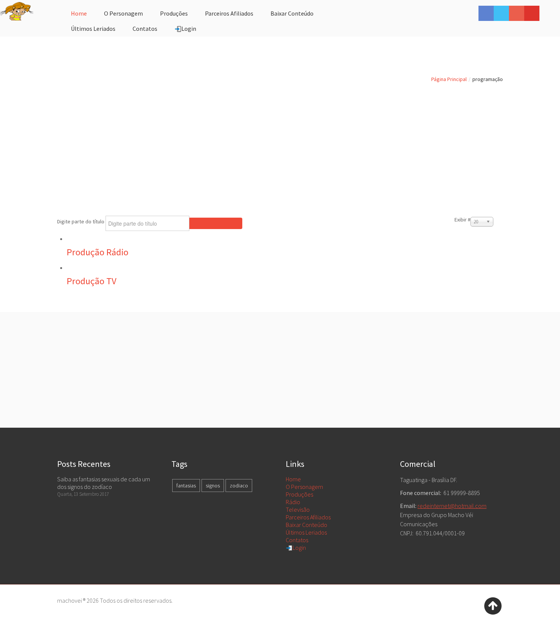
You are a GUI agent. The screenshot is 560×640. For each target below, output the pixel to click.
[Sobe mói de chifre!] (492, 605)
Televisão (298, 509)
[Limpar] (229, 223)
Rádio (293, 502)
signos (213, 485)
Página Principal (449, 79)
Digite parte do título (81, 221)
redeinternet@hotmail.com (452, 505)
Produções (299, 494)
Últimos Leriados (306, 532)
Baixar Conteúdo (306, 525)
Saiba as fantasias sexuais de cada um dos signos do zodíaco (103, 482)
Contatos (297, 540)
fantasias (186, 485)
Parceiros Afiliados (308, 517)
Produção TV (92, 281)
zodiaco (239, 485)
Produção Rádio (97, 252)
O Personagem (304, 486)
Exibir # (462, 219)
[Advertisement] (280, 143)
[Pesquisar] (202, 223)
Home (293, 479)
